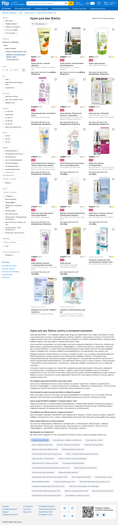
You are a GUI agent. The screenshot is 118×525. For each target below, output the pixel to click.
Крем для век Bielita (40, 440)
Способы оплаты (8, 269)
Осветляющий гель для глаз (73, 449)
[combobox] (47, 3)
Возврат (5, 512)
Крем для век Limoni (94, 440)
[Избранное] (99, 3)
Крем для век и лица (103, 477)
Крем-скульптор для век (68, 472)
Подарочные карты (97, 8)
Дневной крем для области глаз (44, 449)
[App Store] (103, 514)
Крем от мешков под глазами (68, 445)
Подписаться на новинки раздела (103, 18)
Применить (23, 70)
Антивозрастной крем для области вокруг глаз (50, 468)
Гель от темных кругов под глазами (72, 458)
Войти (78, 2)
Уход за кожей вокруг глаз (46, 13)
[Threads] (72, 516)
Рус (92, 3)
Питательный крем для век (73, 463)
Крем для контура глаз (93, 445)
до (12, 70)
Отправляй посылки (23, 8)
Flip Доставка (7, 275)
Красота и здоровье (9, 13)
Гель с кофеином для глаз (42, 445)
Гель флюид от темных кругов (77, 495)
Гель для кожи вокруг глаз (102, 491)
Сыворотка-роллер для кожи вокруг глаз (48, 486)
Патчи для (13, 59)
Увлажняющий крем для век (85, 468)
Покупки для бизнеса (10, 272)
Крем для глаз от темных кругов (45, 463)
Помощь (5, 506)
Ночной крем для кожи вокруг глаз (46, 491)
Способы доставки (9, 266)
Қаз (87, 3)
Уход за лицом (29, 13)
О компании (28, 506)
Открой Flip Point (79, 8)
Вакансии (27, 512)
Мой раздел (79, 4)
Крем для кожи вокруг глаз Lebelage (83, 486)
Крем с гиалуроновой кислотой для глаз (82, 454)
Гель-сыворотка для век (81, 477)
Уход (20, 13)
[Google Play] (97, 514)
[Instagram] (72, 508)
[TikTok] (65, 516)
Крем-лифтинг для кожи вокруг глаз (46, 495)
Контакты (6, 277)
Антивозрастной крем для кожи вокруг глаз (49, 477)
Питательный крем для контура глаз (46, 454)
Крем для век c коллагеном (43, 458)
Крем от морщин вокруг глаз (76, 491)
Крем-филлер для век (40, 482)
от (3, 70)
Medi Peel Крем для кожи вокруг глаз (94, 482)
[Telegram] (65, 508)
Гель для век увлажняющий (43, 472)
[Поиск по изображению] (66, 3)
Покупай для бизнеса (60, 8)
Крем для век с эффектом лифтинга (67, 440)
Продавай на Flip (41, 8)
